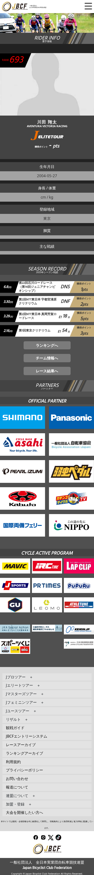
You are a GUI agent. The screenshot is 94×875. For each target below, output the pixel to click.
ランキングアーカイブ (24, 753)
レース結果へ (47, 370)
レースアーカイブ (21, 744)
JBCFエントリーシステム (26, 736)
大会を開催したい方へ (24, 812)
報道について (17, 787)
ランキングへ (47, 345)
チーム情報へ (47, 357)
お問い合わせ (17, 778)
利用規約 (13, 761)
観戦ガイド (15, 727)
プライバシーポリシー (24, 770)
